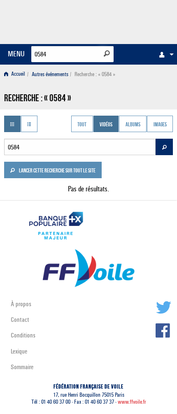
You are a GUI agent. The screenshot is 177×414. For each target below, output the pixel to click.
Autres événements (50, 74)
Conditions (23, 335)
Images (160, 125)
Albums (133, 125)
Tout (81, 125)
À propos (21, 304)
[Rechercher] (107, 53)
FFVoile (134, 20)
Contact (20, 319)
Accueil (17, 74)
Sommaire (22, 367)
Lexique (19, 351)
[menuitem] (164, 54)
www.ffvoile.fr (132, 401)
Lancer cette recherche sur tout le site (56, 171)
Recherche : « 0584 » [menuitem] (95, 74)
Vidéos (106, 125)
